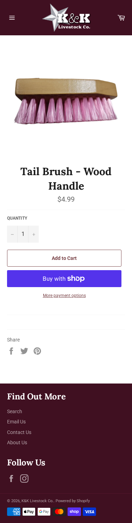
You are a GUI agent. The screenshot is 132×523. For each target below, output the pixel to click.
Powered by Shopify (73, 501)
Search (14, 411)
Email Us (16, 421)
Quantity (17, 218)
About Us (17, 442)
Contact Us (19, 432)
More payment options (64, 295)
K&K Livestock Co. (37, 501)
